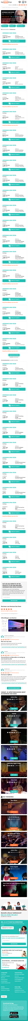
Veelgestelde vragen (19, 978)
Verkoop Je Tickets (5, 990)
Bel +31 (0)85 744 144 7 (9, 915)
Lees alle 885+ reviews (17, 16)
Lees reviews (5, 955)
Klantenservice (18, 988)
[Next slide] (24, 625)
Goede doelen (18, 981)
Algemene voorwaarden (20, 992)
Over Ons (17, 976)
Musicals (3, 978)
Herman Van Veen (8, 14)
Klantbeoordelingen (19, 974)
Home (3, 14)
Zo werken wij (5, 967)
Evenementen (4, 979)
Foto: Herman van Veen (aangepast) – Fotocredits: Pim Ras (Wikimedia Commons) (15, 24)
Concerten (3, 974)
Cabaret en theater (5, 976)
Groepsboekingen (5, 988)
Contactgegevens (19, 979)
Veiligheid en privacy (19, 990)
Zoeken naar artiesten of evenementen (10, 7)
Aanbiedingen (4, 981)
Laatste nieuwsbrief (5, 983)
